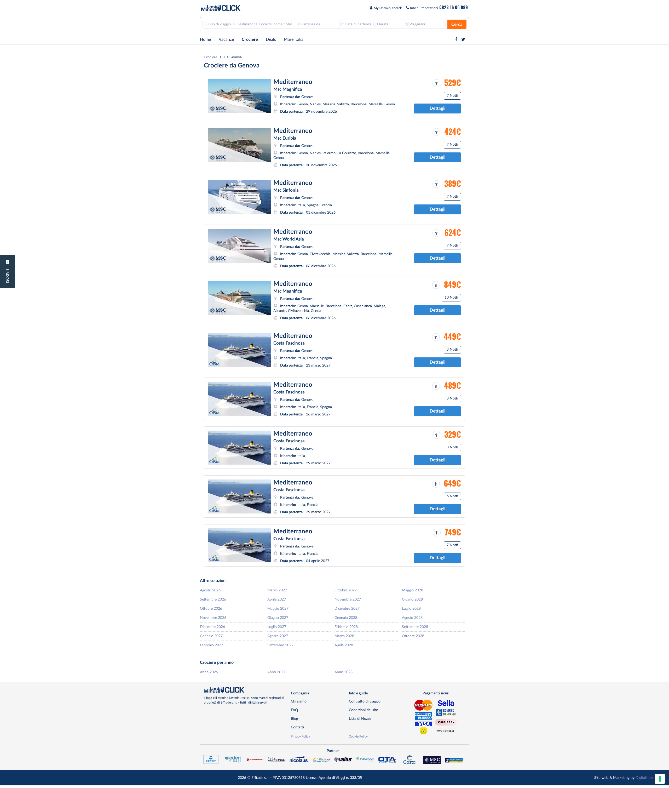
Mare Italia (293, 39)
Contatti (297, 727)
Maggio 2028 (412, 590)
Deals (271, 39)
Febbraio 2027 (211, 645)
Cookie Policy (358, 736)
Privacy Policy (300, 736)
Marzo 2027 (277, 590)
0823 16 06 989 (453, 7)
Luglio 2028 (411, 608)
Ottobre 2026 (211, 608)
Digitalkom (644, 778)
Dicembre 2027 (347, 608)
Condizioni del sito (363, 710)
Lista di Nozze (360, 719)
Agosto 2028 (412, 618)
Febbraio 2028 (346, 627)
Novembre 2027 (347, 599)
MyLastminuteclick (388, 8)
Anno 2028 (343, 672)
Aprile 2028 (343, 645)
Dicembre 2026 (212, 627)
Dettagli (437, 108)
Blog (294, 719)
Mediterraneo (292, 82)
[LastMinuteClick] (245, 690)
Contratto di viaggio (364, 701)
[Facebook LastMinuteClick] (456, 39)
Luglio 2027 (276, 627)
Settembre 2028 (415, 627)
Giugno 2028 (412, 599)
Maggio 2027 (278, 608)
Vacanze (226, 39)
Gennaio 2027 (211, 636)
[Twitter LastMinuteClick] (463, 39)
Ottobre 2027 (345, 590)
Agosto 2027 (277, 636)
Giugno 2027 (277, 618)
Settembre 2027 (280, 645)
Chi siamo (299, 701)
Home (205, 39)
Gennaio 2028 (345, 618)
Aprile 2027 (276, 599)
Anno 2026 (209, 672)
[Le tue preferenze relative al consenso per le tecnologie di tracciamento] (660, 779)
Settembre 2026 (213, 599)
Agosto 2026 (210, 590)
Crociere (250, 39)
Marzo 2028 (344, 636)
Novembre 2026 (213, 618)
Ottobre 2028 (413, 636)
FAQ (294, 710)
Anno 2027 (276, 672)
